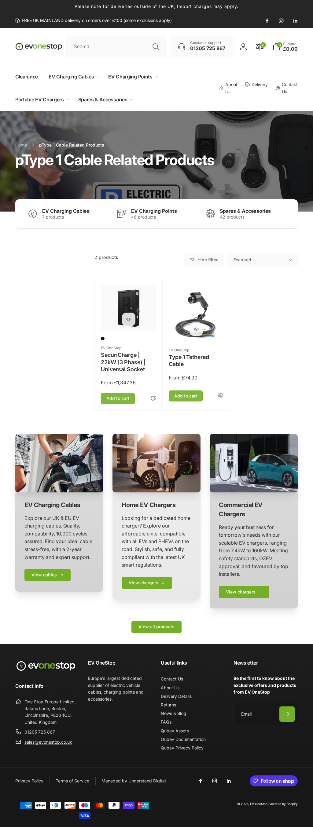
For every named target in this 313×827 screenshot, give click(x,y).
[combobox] (116, 46)
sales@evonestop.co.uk (48, 742)
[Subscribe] (287, 714)
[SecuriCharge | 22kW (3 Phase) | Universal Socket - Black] (103, 338)
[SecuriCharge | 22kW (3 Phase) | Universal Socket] (128, 319)
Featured (242, 259)
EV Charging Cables (65, 211)
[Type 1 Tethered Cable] (196, 329)
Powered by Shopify (283, 804)
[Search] (156, 47)
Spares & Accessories (245, 211)
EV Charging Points (154, 211)
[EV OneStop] (45, 670)
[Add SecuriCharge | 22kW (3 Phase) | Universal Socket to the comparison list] (153, 398)
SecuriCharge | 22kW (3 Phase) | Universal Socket (123, 362)
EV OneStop (258, 804)
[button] (285, 46)
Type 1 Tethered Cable (189, 360)
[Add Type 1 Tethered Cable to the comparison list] (220, 396)
